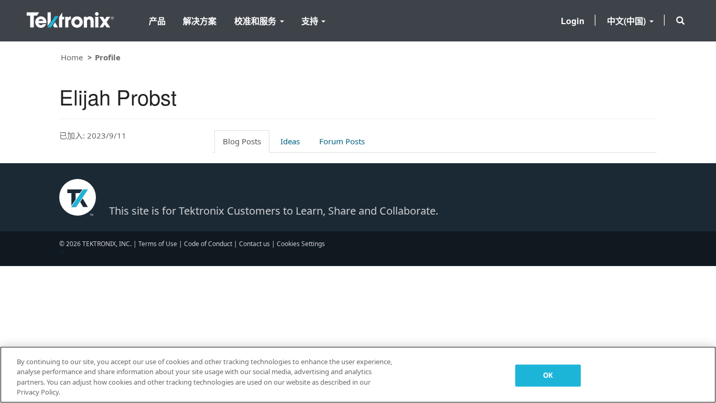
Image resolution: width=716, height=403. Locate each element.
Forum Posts (342, 141)
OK (548, 375)
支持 (310, 21)
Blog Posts (242, 141)
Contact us (254, 243)
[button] (680, 20)
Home (72, 57)
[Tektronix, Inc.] (70, 17)
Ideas (290, 141)
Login (572, 21)
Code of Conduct (208, 243)
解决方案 (200, 21)
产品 (157, 21)
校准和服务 (256, 21)
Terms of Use (157, 243)
